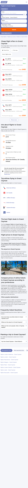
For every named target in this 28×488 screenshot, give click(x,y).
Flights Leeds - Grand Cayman (8, 370)
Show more (14, 120)
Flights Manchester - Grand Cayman (9, 359)
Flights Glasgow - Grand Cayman (9, 362)
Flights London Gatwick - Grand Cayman (10, 367)
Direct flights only (6, 54)
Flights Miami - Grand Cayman (8, 364)
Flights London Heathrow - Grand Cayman (11, 354)
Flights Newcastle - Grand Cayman (9, 372)
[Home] (4, 2)
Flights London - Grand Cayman (8, 357)
